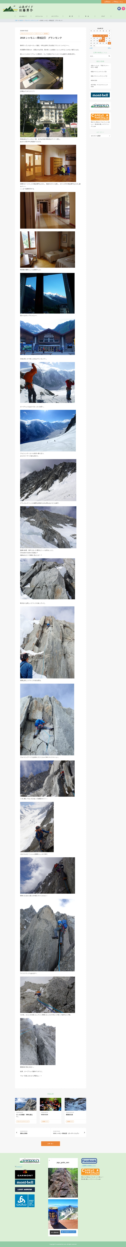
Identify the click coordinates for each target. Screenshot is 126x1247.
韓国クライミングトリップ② (98, 71)
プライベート (38, 33)
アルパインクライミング (26, 33)
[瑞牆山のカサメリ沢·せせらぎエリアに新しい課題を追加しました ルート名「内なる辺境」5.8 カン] (63, 1183)
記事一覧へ (51, 1143)
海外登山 (46, 33)
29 (109, 43)
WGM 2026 (94, 80)
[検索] (109, 56)
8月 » (109, 48)
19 (100, 40)
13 (103, 38)
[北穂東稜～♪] (63, 1214)
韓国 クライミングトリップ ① (99, 76)
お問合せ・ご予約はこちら (113, 2)
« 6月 (91, 48)
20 (103, 40)
